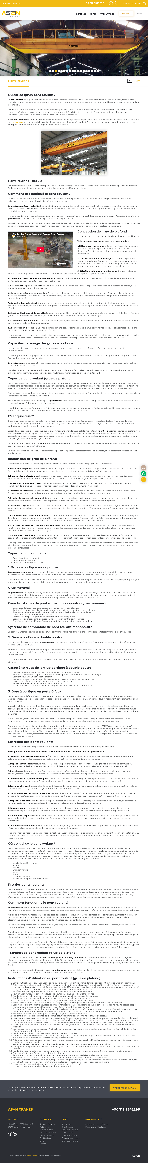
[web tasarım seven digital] (136, 1156)
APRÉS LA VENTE (93, 1119)
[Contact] (143, 468)
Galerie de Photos (47, 1135)
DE (132, 3)
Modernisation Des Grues (95, 1127)
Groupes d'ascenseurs (70, 1138)
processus (18, 122)
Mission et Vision (46, 1130)
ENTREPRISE (46, 1119)
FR (140, 3)
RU (136, 3)
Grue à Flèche (67, 1133)
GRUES (65, 1119)
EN (127, 3)
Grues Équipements (70, 1141)
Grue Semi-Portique (70, 1130)
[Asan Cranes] (111, 3)
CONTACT (126, 14)
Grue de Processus (69, 1135)
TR (123, 3)
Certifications (45, 1138)
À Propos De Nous (47, 1124)
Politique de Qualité (48, 1133)
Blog (42, 1141)
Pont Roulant (67, 1124)
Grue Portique (67, 1127)
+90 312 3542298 (126, 1109)
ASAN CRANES (20, 1109)
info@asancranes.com (11, 3)
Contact (43, 1144)
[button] (50, 71)
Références (44, 1127)
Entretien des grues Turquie (96, 1124)
